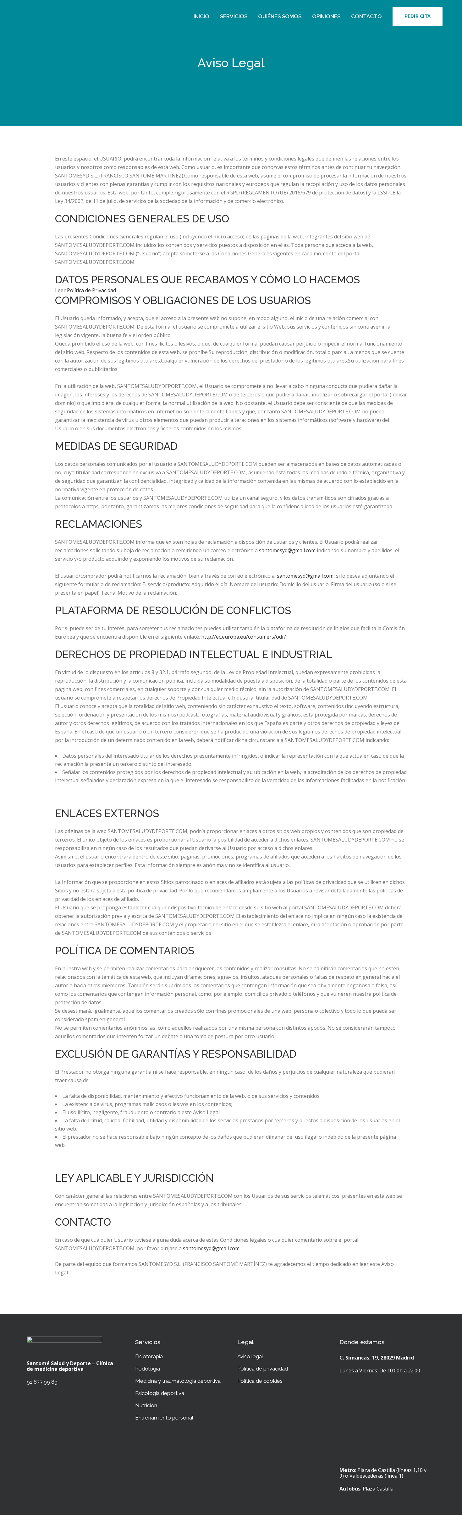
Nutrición (146, 1405)
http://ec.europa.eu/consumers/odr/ (243, 636)
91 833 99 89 (42, 1382)
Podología (147, 1368)
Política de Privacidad (91, 290)
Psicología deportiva (159, 1393)
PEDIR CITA (417, 16)
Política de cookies (260, 1381)
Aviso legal (250, 1356)
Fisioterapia (149, 1356)
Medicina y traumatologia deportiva (178, 1381)
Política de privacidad (262, 1368)
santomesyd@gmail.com (287, 550)
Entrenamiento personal (164, 1417)
